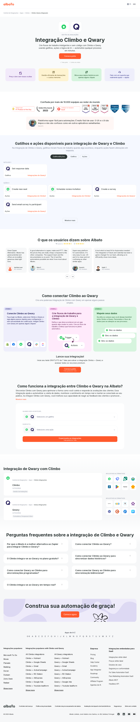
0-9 (28, 636)
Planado (7, 663)
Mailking (7, 667)
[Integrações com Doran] (125, 479)
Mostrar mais (70, 220)
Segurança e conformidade (119, 669)
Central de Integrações (11, 13)
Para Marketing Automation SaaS (121, 676)
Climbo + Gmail (32, 666)
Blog (92, 658)
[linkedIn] (124, 714)
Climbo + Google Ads (34, 682)
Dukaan (7, 675)
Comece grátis (70, 56)
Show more (8, 688)
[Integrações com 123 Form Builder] (117, 504)
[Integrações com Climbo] (109, 479)
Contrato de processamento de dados (68, 706)
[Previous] (67, 276)
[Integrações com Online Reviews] (133, 487)
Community (94, 677)
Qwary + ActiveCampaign (64, 670)
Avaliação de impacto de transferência (97, 706)
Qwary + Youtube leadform (65, 686)
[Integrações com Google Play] (117, 487)
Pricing (92, 655)
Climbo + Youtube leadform (37, 686)
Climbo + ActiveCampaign (36, 670)
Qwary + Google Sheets (64, 662)
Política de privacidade (43, 706)
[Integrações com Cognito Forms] (117, 511)
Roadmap (94, 674)
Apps (21, 13)
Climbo (27, 13)
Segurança (118, 706)
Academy (94, 666)
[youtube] (129, 714)
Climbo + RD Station (34, 674)
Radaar (6, 683)
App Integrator (95, 670)
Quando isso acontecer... (32, 411)
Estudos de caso (115, 665)
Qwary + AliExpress (62, 678)
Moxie (6, 659)
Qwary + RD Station (62, 674)
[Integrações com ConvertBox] (125, 511)
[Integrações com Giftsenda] (109, 487)
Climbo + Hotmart (33, 658)
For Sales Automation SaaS (119, 672)
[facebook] (118, 714)
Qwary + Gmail (60, 666)
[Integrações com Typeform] (109, 504)
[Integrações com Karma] (125, 487)
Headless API (114, 684)
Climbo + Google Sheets (36, 662)
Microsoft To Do (10, 655)
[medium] (134, 714)
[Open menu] (134, 4)
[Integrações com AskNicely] (133, 504)
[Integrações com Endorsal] (133, 479)
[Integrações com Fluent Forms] (133, 511)
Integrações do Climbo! (36, 196)
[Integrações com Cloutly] (117, 479)
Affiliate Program (96, 681)
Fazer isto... (27, 424)
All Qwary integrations (63, 654)
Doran (6, 671)
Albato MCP (113, 680)
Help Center (94, 662)
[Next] (72, 276)
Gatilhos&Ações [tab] (59, 156)
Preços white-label (116, 661)
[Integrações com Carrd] (109, 511)
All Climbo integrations (35, 654)
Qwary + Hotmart (61, 658)
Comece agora (70, 614)
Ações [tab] (84, 156)
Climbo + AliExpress (34, 678)
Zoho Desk (8, 679)
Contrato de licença (25, 706)
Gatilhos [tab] (74, 156)
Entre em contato (130, 706)
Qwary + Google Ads (63, 682)
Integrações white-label (118, 657)
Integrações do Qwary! (37, 175)
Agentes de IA (95, 685)
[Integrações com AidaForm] (125, 504)
